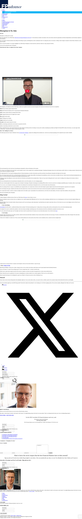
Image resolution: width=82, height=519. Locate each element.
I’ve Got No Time (5, 437)
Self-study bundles (7, 12)
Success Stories (5, 13)
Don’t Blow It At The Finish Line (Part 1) (9, 436)
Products (3, 496)
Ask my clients (31, 491)
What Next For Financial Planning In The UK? (22, 37)
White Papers (4, 14)
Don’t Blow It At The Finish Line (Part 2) (9, 435)
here (26, 197)
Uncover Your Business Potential (10, 11)
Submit (1, 377)
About (3, 9)
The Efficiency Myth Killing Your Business (10, 434)
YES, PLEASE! (3, 513)
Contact (3, 17)
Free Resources (5, 16)
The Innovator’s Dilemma (23, 132)
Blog (3, 15)
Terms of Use (19, 515)
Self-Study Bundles (5, 22)
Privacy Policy (13, 515)
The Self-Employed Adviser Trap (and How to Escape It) (12, 438)
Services (3, 10)
